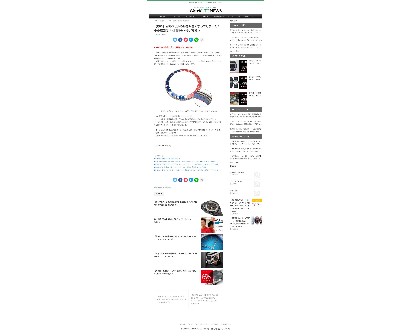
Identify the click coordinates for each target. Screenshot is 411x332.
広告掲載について (226, 324)
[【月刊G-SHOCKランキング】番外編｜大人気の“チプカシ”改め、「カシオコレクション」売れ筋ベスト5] (238, 82)
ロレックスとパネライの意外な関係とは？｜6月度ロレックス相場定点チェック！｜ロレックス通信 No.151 (246, 46)
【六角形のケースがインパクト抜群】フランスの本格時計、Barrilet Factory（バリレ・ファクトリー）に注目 (246, 142)
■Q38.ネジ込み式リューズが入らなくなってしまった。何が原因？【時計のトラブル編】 (186, 164)
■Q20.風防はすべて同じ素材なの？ (167, 159)
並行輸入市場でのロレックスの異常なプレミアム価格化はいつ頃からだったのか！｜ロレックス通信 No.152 (246, 31)
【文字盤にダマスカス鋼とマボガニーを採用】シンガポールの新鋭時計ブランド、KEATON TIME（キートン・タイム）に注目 (246, 157)
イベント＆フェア (191, 16)
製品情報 (163, 16)
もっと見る (234, 51)
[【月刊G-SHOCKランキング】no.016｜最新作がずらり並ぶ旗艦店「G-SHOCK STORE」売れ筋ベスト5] (238, 98)
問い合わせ (214, 324)
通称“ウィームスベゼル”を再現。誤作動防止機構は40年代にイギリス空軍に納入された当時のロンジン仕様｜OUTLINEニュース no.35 (246, 115)
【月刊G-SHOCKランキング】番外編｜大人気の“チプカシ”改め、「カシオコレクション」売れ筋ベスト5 (255, 78)
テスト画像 (234, 191)
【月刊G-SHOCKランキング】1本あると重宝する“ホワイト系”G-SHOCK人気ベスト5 (255, 62)
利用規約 (190, 324)
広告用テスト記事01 (237, 172)
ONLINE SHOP (248, 16)
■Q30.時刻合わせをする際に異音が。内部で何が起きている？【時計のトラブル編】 (184, 161)
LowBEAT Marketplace (214, 2)
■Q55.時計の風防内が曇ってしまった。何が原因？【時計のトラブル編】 (180, 167)
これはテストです (236, 181)
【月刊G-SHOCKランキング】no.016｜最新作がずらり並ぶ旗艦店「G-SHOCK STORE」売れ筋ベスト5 (255, 94)
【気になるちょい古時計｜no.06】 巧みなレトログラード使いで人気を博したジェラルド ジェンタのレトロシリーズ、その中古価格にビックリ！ (246, 39)
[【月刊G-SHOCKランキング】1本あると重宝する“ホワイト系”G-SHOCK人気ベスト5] (238, 66)
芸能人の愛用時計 (219, 16)
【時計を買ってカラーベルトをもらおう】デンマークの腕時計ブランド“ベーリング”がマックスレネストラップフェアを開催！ (240, 205)
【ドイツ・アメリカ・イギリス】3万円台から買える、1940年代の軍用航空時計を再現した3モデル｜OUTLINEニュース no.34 (246, 123)
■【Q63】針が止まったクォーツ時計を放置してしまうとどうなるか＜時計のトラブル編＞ (187, 170)
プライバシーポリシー (202, 324)
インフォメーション (234, 16)
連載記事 (205, 16)
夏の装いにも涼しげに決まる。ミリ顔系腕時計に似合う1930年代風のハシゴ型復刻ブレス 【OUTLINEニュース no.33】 (246, 130)
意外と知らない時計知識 (163, 187)
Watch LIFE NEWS (195, 2)
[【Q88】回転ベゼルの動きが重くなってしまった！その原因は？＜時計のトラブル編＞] (191, 40)
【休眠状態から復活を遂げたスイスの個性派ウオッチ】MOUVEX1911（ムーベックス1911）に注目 (246, 150)
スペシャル (176, 16)
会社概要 (182, 324)
